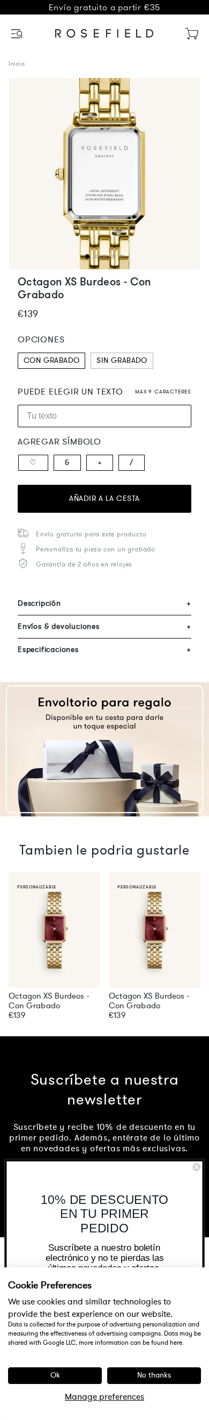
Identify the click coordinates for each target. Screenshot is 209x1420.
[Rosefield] (104, 33)
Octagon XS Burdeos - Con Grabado (49, 1000)
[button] (17, 33)
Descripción (104, 603)
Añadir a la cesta (104, 498)
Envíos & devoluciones (104, 626)
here (176, 1342)
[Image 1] (104, 173)
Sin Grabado (121, 360)
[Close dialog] (196, 1167)
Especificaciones (104, 649)
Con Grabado (51, 360)
